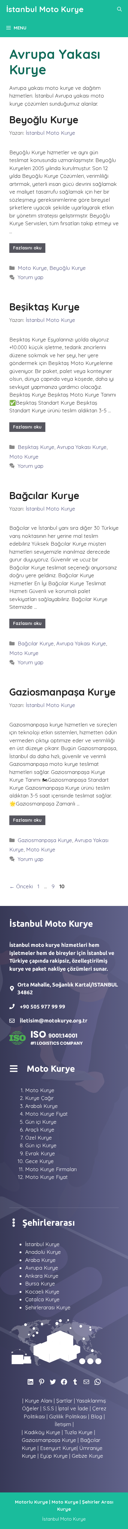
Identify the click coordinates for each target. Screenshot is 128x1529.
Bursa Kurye (40, 1283)
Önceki (21, 886)
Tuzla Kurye (78, 1432)
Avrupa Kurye (41, 1267)
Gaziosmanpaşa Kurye (62, 692)
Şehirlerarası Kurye (48, 1307)
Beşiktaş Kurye (44, 307)
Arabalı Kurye (41, 1106)
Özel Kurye (38, 1137)
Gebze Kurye (87, 1455)
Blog (96, 1416)
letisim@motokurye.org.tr (54, 1020)
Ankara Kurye (41, 1275)
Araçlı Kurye (39, 1129)
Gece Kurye (39, 1161)
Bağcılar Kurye (44, 495)
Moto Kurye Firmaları (51, 1169)
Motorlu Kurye (31, 1502)
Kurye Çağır (39, 1098)
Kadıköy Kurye (42, 1432)
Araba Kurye (40, 1260)
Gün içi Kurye (41, 1121)
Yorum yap (30, 277)
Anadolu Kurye (43, 1252)
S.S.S (48, 1408)
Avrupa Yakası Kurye (82, 447)
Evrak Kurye (40, 1153)
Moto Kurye (32, 268)
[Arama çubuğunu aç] (119, 9)
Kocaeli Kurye (42, 1291)
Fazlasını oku (27, 248)
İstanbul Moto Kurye (45, 9)
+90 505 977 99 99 (42, 1006)
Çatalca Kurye (42, 1299)
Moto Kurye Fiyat (46, 1113)
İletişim (63, 1424)
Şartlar (64, 1400)
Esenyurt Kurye (58, 1448)
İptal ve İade (73, 1408)
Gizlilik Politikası (68, 1416)
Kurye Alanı (38, 1400)
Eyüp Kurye (54, 1455)
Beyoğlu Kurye (43, 119)
